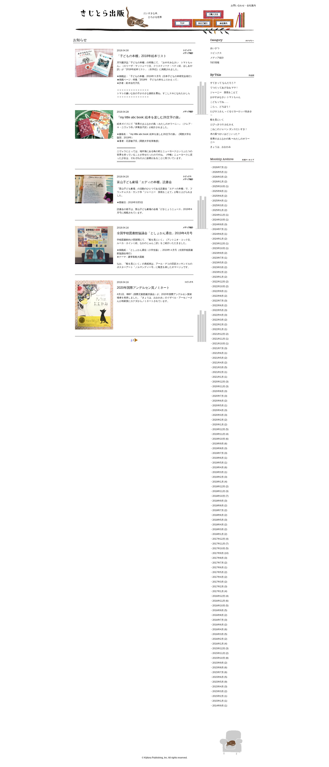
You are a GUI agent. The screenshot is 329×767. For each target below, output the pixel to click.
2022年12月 (218, 281)
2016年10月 (218, 605)
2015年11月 (218, 653)
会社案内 (251, 5)
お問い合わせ (237, 5)
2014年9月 (218, 705)
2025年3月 (218, 205)
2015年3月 (218, 691)
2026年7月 (218, 167)
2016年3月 (218, 634)
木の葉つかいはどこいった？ (225, 134)
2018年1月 (218, 534)
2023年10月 (218, 248)
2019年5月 (218, 462)
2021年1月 (218, 377)
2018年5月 (218, 520)
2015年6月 (218, 677)
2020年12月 (218, 381)
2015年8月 (218, 667)
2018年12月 (218, 486)
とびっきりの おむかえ (222, 124)
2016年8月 (218, 615)
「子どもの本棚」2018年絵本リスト (141, 56)
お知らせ (80, 40)
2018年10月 (218, 496)
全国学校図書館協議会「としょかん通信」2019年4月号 (154, 233)
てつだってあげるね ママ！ (224, 87)
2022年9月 (218, 291)
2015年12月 (218, 648)
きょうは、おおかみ (220, 147)
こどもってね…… (219, 102)
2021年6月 (218, 353)
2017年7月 (218, 562)
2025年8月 (218, 191)
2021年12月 (218, 334)
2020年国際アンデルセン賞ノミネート (143, 287)
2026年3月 (218, 177)
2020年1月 (218, 424)
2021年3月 (218, 367)
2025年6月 (218, 196)
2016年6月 (218, 624)
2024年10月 (218, 219)
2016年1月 (218, 643)
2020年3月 (218, 415)
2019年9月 (218, 443)
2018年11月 (218, 491)
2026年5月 (218, 172)
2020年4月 (218, 410)
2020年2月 (218, 419)
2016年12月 (218, 596)
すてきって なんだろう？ (223, 83)
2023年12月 (218, 243)
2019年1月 (218, 481)
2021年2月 (218, 372)
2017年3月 (218, 581)
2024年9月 (218, 224)
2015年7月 (218, 672)
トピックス (216, 53)
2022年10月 (218, 286)
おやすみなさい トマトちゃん (225, 97)
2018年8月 (218, 505)
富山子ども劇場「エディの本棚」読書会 (144, 182)
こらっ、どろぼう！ (220, 106)
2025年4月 (218, 200)
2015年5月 (218, 681)
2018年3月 (218, 529)
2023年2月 (218, 272)
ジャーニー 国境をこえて (224, 92)
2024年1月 (218, 238)
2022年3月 (218, 319)
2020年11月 (218, 386)
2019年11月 (218, 434)
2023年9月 (218, 253)
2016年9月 (218, 610)
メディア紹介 (217, 57)
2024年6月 (218, 234)
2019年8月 (218, 448)
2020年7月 (218, 396)
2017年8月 (218, 558)
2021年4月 (218, 362)
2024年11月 (218, 215)
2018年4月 (218, 524)
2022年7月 (218, 300)
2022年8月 (218, 296)
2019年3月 (218, 472)
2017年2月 (218, 586)
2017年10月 (218, 548)
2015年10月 (218, 658)
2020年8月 (218, 391)
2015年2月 (218, 696)
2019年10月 (218, 439)
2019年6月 (218, 458)
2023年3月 (218, 267)
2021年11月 (218, 338)
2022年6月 (218, 305)
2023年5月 (218, 262)
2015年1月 (218, 701)
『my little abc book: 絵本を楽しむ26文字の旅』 (149, 117)
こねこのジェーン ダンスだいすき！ (228, 129)
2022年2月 (218, 324)
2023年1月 (218, 277)
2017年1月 (218, 591)
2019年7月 (218, 453)
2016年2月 (218, 639)
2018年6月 (218, 515)
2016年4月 (218, 629)
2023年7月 (218, 257)
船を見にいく (217, 119)
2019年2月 (218, 477)
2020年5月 (218, 405)
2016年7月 (218, 620)
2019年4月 (218, 467)
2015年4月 (218, 686)
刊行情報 (214, 62)
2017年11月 (218, 543)
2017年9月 (218, 553)
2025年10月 (218, 186)
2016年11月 (218, 600)
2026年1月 (218, 181)
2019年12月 (218, 429)
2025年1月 (218, 210)
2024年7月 (218, 229)
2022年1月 (218, 329)
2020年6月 (218, 400)
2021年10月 (218, 343)
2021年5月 (218, 358)
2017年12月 (218, 539)
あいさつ (214, 48)
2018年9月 (218, 500)
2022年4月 (218, 315)
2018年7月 (218, 510)
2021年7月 (218, 348)
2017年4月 (218, 577)
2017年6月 (218, 567)
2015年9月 (218, 662)
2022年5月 (218, 310)
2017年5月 (218, 572)
